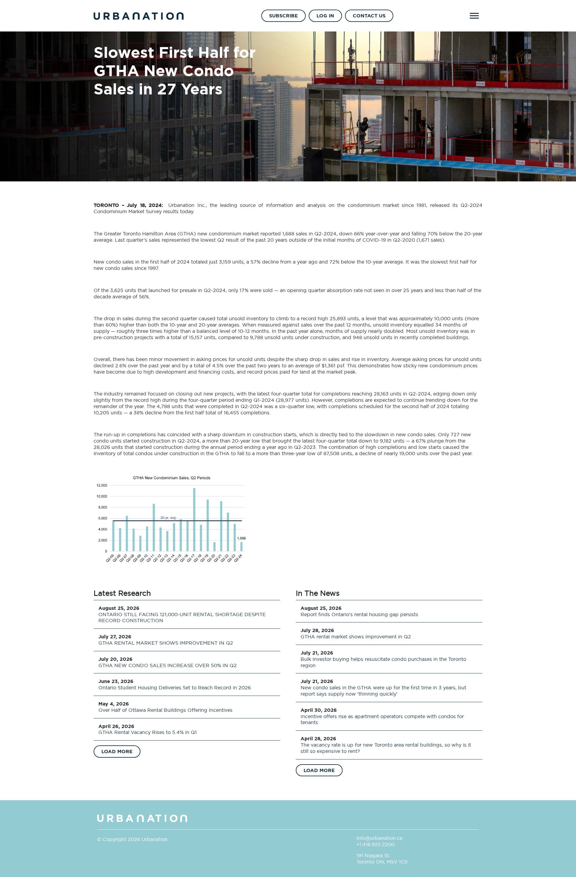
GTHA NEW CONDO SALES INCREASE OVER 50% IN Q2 (167, 665)
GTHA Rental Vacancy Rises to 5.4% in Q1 (147, 732)
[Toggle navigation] (474, 16)
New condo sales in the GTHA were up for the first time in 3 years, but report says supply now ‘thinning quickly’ (383, 691)
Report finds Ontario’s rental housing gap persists (359, 614)
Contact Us (369, 15)
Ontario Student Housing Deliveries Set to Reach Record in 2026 (174, 688)
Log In (325, 15)
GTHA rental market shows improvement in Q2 (356, 637)
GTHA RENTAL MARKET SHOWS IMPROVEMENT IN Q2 (165, 643)
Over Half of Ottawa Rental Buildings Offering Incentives (165, 710)
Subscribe (283, 15)
